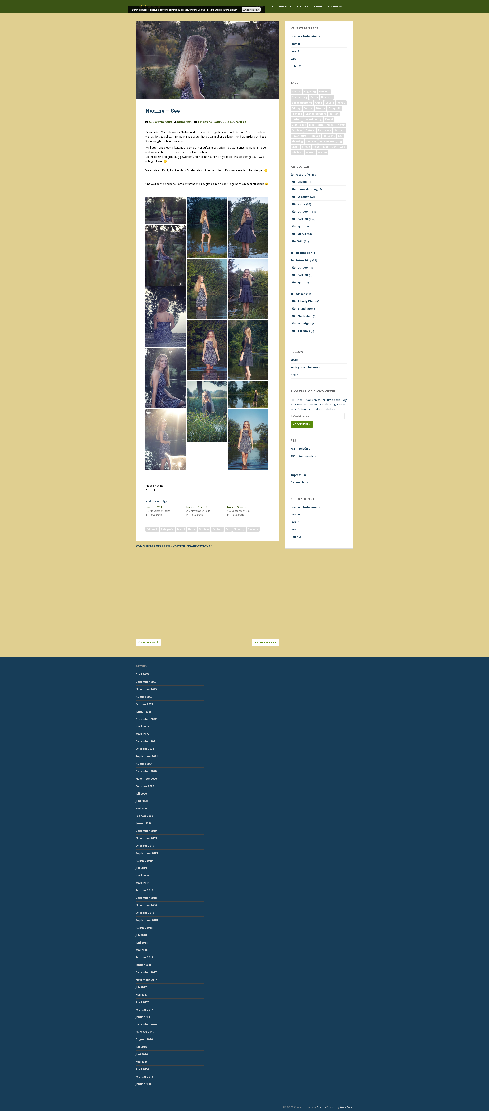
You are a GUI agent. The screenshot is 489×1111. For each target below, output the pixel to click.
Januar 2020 (143, 823)
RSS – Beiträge (300, 448)
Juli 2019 (141, 868)
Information (304, 253)
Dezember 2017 (146, 972)
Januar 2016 (143, 1084)
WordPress (346, 1107)
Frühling (297, 113)
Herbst (296, 119)
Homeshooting (313, 119)
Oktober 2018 (145, 912)
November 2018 (146, 905)
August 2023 (144, 696)
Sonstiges (304, 323)
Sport (295, 147)
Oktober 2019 (145, 845)
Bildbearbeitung (302, 102)
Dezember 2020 (146, 771)
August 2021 (144, 763)
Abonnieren (302, 424)
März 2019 (142, 883)
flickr (294, 374)
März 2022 (142, 734)
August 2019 (144, 860)
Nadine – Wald (154, 507)
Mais (320, 124)
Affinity (296, 91)
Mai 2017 (141, 994)
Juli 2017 (141, 987)
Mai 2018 (141, 950)
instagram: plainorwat (306, 367)
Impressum (298, 475)
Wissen (283, 6)
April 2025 (142, 674)
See (228, 529)
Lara (294, 58)
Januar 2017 (143, 1017)
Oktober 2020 (145, 786)
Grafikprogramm (315, 113)
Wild (342, 147)
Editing (296, 108)
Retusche (329, 136)
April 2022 (142, 726)
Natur (217, 122)
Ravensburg (299, 136)
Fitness (320, 108)
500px (294, 360)
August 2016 (144, 1039)
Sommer (253, 529)
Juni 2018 (142, 942)
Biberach (152, 529)
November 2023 (146, 689)
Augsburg (310, 91)
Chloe (318, 102)
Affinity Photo (307, 301)
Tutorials (303, 331)
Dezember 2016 (146, 1024)
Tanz (316, 147)
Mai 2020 (141, 808)
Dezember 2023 (146, 682)
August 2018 (144, 927)
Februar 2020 (144, 816)
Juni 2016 (142, 1054)
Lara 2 (295, 51)
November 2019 (146, 838)
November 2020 (146, 778)
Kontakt (302, 6)
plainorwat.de (338, 6)
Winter (310, 152)
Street (306, 147)
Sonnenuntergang (331, 141)
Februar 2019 (144, 890)
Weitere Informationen (226, 9)
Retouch (315, 136)
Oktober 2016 (145, 1032)
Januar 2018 (143, 965)
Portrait (241, 122)
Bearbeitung (299, 97)
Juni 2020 (142, 801)
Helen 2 (296, 66)
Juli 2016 (141, 1047)
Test (325, 147)
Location (303, 196)
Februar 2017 (144, 1009)
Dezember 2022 (146, 719)
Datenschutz (299, 482)
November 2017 (146, 980)
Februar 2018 (144, 957)
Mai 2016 (141, 1061)
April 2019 (142, 875)
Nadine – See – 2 (196, 507)
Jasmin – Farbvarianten (306, 36)
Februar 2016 (144, 1076)
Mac (311, 124)
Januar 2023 (143, 711)
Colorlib (321, 1107)
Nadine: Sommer (237, 507)
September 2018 (147, 920)
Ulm (334, 147)
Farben (308, 108)
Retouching (303, 260)
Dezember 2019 (146, 831)
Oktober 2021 (145, 749)
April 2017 (142, 1002)
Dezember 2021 (146, 741)
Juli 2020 (141, 793)
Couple (329, 102)
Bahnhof (324, 91)
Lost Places (299, 124)
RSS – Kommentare (304, 456)
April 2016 (142, 1069)
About (318, 6)
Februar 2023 (144, 704)
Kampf (329, 119)
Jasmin (295, 43)
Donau (341, 102)
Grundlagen (305, 308)
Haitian (333, 113)
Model (181, 529)
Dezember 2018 (146, 898)
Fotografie (205, 122)
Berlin (314, 97)
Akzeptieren (251, 9)
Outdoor (228, 122)
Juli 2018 (141, 935)
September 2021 (147, 756)
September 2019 (147, 853)
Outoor (310, 130)
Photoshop (324, 130)
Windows (297, 152)
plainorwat (184, 122)
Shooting (239, 529)
